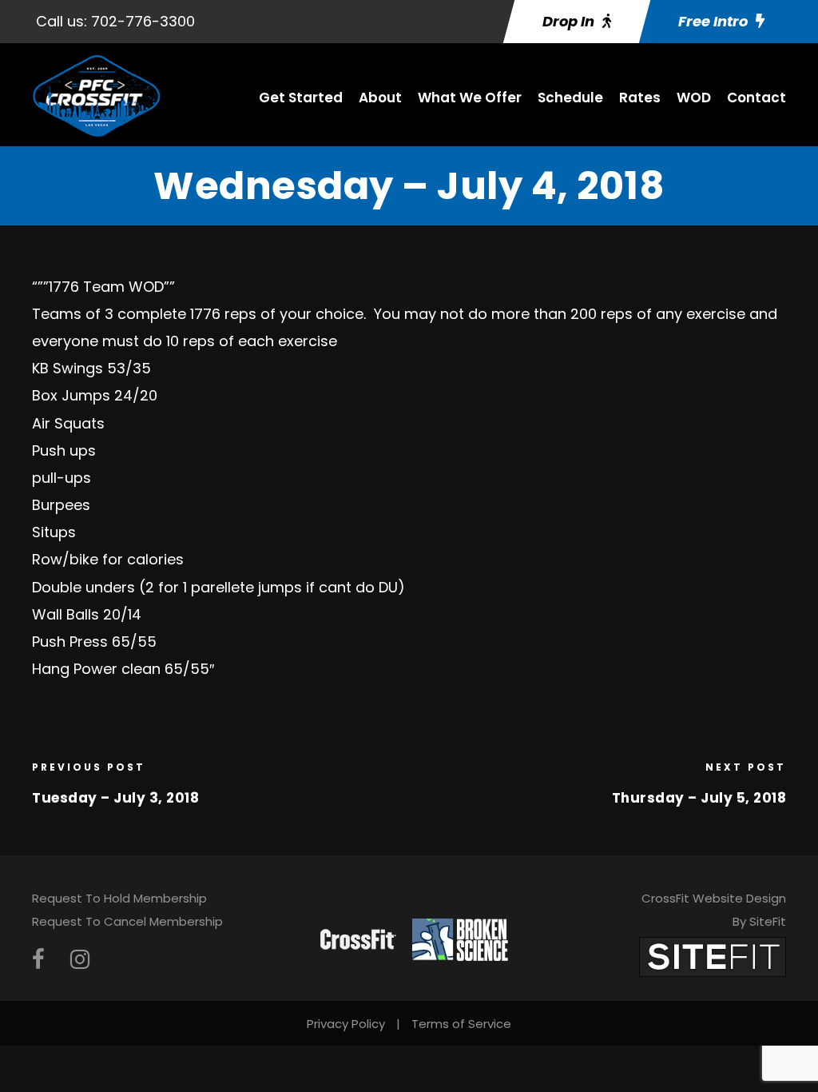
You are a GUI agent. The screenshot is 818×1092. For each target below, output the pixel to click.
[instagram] (79, 960)
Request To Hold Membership (119, 898)
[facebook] (38, 960)
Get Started (301, 97)
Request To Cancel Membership (127, 921)
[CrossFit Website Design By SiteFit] (712, 956)
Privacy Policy (346, 1023)
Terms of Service (461, 1023)
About (380, 97)
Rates (640, 97)
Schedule (570, 97)
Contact (756, 97)
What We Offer (470, 97)
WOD (694, 97)
